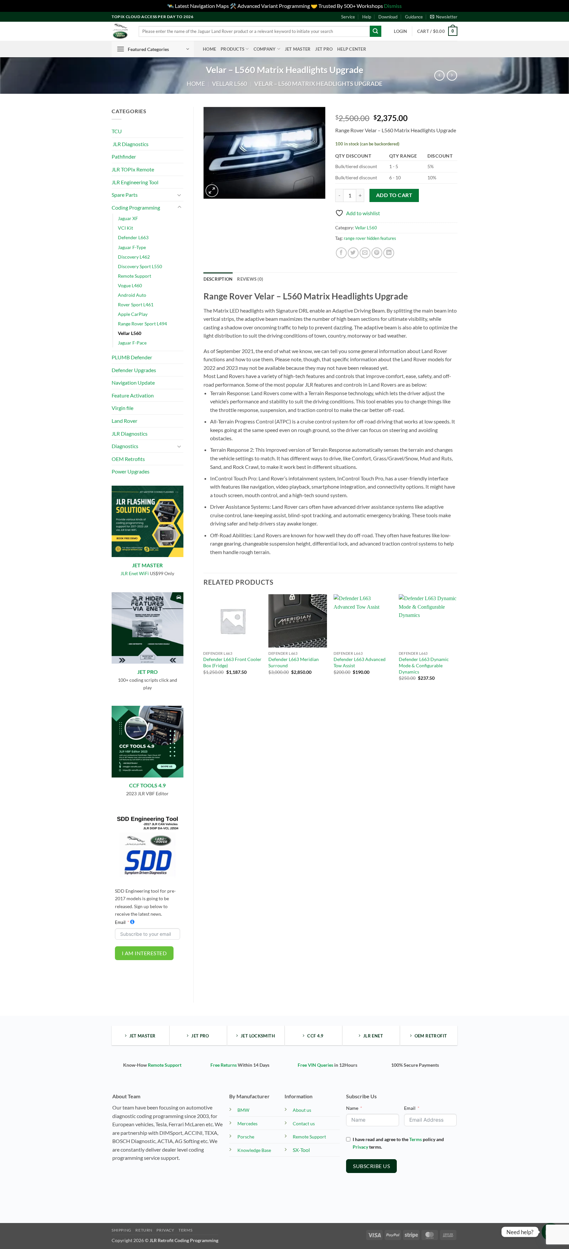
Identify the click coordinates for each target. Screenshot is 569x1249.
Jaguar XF (128, 218)
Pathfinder (124, 156)
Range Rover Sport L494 (142, 323)
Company (265, 49)
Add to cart (394, 195)
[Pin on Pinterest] (376, 252)
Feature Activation (133, 395)
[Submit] (375, 31)
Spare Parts (125, 194)
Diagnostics (125, 446)
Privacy (360, 1147)
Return (143, 1230)
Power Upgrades (130, 471)
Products (232, 49)
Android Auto (132, 295)
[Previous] (204, 643)
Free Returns (223, 1065)
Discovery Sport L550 (140, 266)
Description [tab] (218, 279)
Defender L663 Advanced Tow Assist (360, 662)
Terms (415, 1139)
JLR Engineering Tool (135, 182)
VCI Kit (125, 228)
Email (120, 922)
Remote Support (134, 276)
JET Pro (324, 49)
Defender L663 (133, 237)
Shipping (121, 1230)
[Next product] (439, 75)
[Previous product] (452, 75)
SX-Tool (301, 1150)
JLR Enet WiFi (135, 573)
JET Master (298, 49)
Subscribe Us (371, 1166)
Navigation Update (133, 382)
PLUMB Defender (132, 357)
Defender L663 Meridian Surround (293, 662)
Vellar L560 (229, 83)
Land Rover (124, 421)
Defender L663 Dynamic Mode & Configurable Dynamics (424, 665)
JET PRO (147, 672)
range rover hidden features (370, 238)
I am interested (144, 953)
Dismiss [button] (393, 6)
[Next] (457, 643)
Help (366, 16)
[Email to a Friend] (365, 252)
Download (387, 16)
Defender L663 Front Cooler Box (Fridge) (232, 662)
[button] (443, 17)
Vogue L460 (130, 285)
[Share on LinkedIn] (388, 252)
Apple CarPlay (133, 314)
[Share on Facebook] (341, 252)
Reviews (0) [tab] (250, 279)
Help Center (351, 49)
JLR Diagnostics (130, 144)
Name (352, 1108)
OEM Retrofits (128, 459)
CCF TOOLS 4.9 (147, 785)
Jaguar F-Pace (132, 342)
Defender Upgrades (134, 370)
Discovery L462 (134, 257)
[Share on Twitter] (353, 252)
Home (209, 49)
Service (348, 16)
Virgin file (122, 408)
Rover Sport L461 (135, 304)
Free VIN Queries (315, 1065)
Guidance (414, 16)
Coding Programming (136, 207)
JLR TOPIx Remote (133, 169)
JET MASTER (147, 565)
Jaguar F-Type (132, 247)
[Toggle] (179, 195)
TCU (117, 131)
